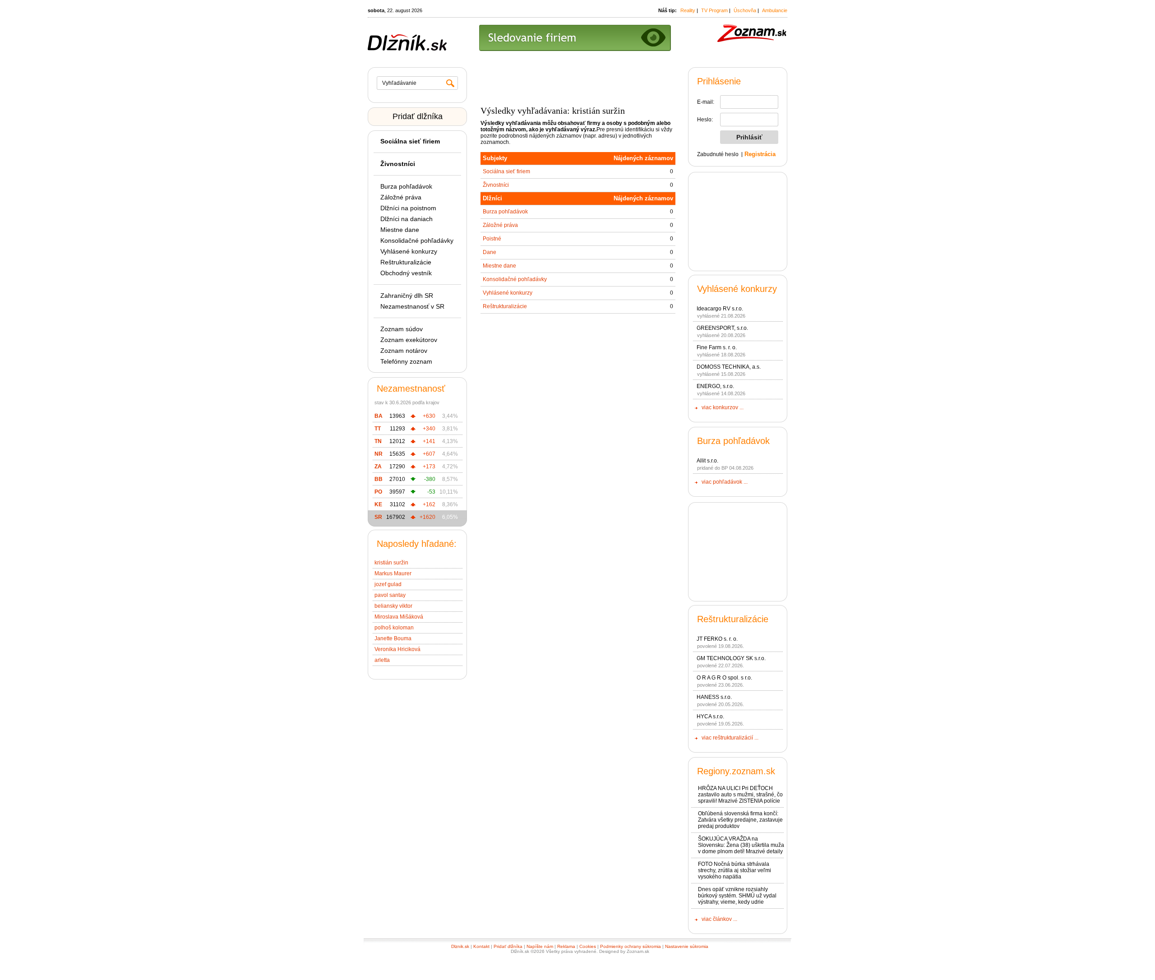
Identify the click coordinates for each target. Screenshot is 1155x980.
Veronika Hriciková (397, 649)
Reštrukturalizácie (405, 262)
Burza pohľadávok (406, 186)
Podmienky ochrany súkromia (630, 946)
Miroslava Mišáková (398, 617)
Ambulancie (774, 10)
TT (377, 428)
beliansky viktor (393, 606)
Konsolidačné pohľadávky (416, 240)
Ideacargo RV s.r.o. (720, 308)
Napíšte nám (540, 946)
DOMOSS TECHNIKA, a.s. (729, 367)
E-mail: (705, 102)
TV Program (714, 10)
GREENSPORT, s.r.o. (722, 328)
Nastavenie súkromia (686, 946)
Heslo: (705, 119)
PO (378, 492)
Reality (687, 10)
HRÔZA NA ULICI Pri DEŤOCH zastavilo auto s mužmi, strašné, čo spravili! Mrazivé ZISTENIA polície (740, 794)
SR (378, 517)
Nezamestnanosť (411, 388)
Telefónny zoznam (406, 361)
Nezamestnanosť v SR (412, 306)
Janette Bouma (392, 638)
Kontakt (481, 946)
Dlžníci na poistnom (408, 208)
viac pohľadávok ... (725, 482)
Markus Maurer (392, 573)
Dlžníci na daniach (406, 218)
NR (378, 454)
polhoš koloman (394, 627)
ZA (378, 466)
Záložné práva (400, 197)
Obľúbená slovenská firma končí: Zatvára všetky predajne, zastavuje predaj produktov (740, 819)
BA (378, 416)
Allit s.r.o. (707, 461)
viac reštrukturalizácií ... (730, 738)
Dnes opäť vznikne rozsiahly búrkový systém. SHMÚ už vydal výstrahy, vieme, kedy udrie (737, 895)
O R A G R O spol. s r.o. (724, 678)
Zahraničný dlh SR (406, 295)
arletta (382, 660)
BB (378, 479)
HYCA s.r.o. (710, 716)
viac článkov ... (719, 919)
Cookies (587, 946)
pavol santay (390, 595)
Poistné (492, 239)
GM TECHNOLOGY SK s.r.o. (731, 658)
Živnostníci (496, 185)
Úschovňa (745, 10)
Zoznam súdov (401, 329)
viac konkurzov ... (723, 407)
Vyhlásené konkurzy (408, 251)
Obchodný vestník (406, 273)
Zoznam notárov (403, 350)
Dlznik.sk (460, 946)
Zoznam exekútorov (408, 339)
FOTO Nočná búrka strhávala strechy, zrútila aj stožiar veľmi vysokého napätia (734, 870)
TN (378, 441)
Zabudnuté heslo (718, 154)
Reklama (566, 946)
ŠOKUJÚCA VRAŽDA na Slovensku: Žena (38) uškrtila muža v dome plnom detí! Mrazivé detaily (741, 845)
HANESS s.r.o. (714, 697)
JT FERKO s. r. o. (717, 639)
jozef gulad (388, 584)
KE (378, 504)
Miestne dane (399, 229)
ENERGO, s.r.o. (715, 386)
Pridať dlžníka (418, 116)
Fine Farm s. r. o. (717, 347)
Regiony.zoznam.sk (736, 771)
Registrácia (760, 154)
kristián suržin (391, 562)
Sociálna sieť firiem (506, 171)
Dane (489, 252)
